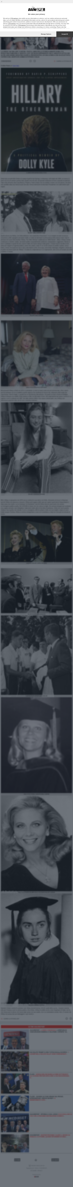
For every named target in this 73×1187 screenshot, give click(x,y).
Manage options (46, 34)
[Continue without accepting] (1, 1)
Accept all (65, 34)
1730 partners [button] (14, 18)
